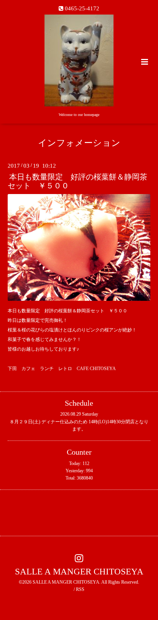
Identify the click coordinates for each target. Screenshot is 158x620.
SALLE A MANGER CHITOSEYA (79, 571)
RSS (80, 589)
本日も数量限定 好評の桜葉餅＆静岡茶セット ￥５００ (77, 181)
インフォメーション (79, 143)
